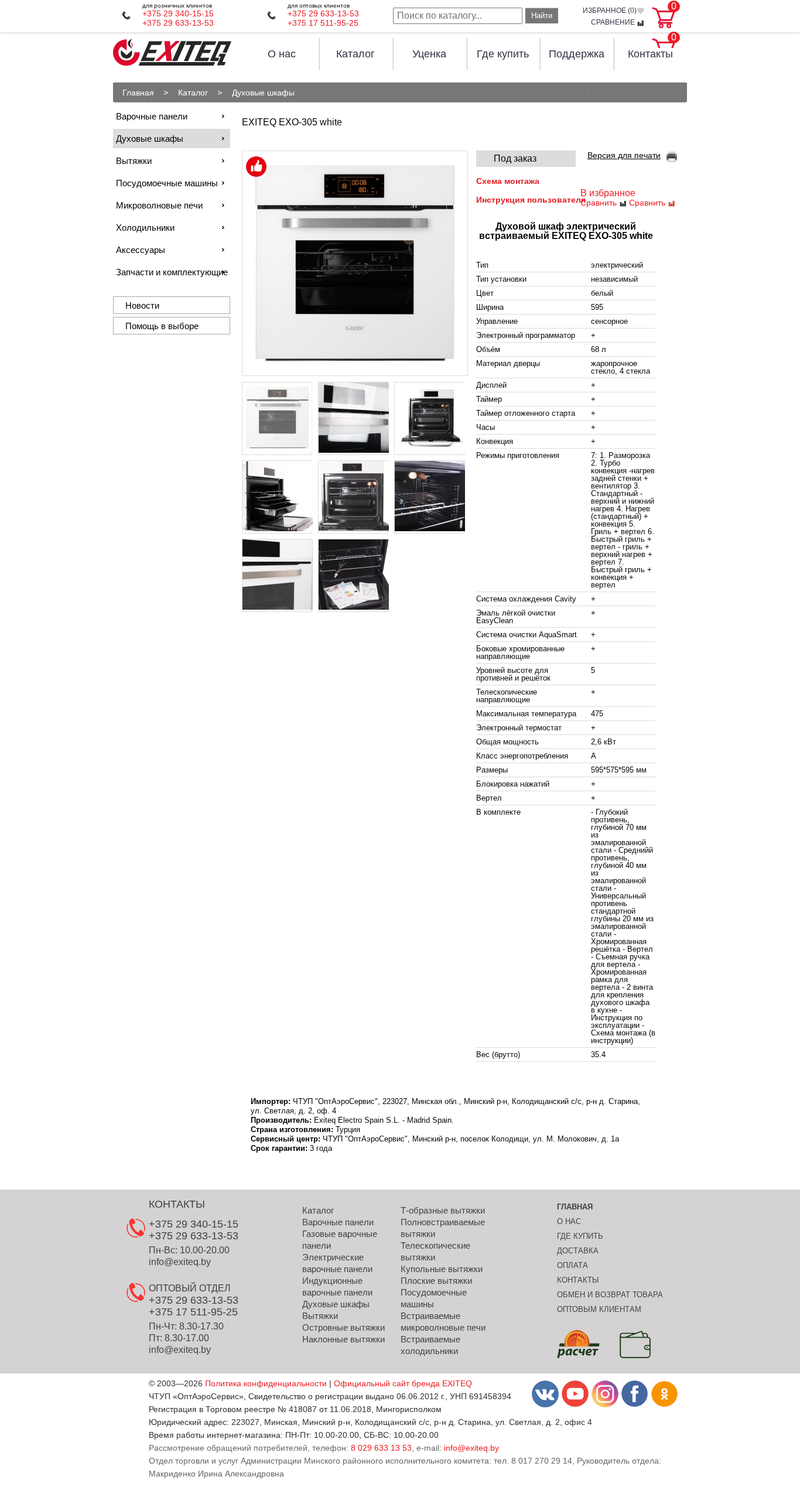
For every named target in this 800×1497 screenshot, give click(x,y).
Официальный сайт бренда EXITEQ (403, 1383)
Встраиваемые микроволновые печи (443, 1321)
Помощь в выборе (162, 326)
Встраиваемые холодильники (430, 1345)
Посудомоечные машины (167, 183)
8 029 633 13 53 (381, 1447)
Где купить (503, 54)
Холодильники (145, 228)
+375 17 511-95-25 (323, 23)
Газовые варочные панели (339, 1239)
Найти (541, 15)
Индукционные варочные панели (337, 1286)
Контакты (650, 54)
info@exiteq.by (180, 1262)
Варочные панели (151, 116)
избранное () (610, 11)
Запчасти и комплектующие (172, 272)
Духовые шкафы (149, 138)
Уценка (429, 54)
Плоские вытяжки (436, 1281)
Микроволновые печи (159, 205)
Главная (575, 1207)
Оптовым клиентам (599, 1309)
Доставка (578, 1251)
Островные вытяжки (343, 1327)
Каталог (355, 54)
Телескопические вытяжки (435, 1251)
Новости (142, 305)
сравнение (614, 22)
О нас (282, 54)
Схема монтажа (507, 181)
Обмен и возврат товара (610, 1294)
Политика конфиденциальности (266, 1383)
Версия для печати (624, 155)
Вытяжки (134, 161)
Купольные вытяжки (442, 1269)
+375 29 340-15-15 (178, 13)
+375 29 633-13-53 (178, 23)
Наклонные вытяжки (343, 1339)
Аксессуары (140, 250)
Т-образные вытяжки (443, 1210)
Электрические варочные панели (337, 1263)
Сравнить (599, 202)
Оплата (572, 1265)
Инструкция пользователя (531, 199)
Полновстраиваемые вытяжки (443, 1228)
